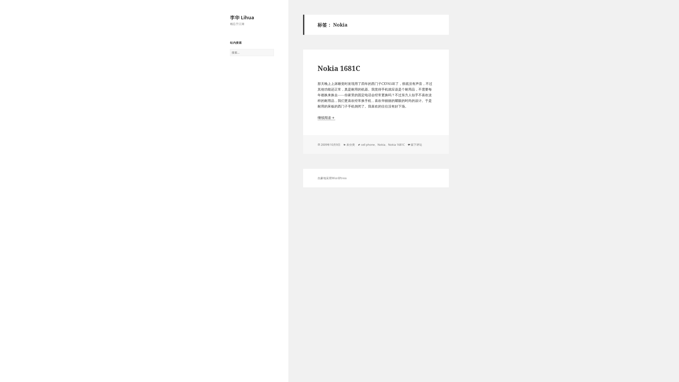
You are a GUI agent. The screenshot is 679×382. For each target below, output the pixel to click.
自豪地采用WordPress (332, 178)
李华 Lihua (242, 17)
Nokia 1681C (339, 68)
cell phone (368, 145)
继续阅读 (326, 117)
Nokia (381, 145)
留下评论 (416, 145)
